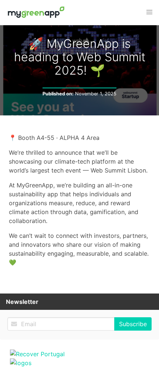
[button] (149, 12)
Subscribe (133, 324)
